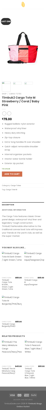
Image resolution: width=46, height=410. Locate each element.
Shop (4, 94)
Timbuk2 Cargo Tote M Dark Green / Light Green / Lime (7, 284)
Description (8, 205)
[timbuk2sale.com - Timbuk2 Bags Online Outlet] (23, 4)
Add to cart (12, 174)
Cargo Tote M (11, 189)
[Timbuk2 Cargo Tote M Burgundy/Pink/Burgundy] (12, 308)
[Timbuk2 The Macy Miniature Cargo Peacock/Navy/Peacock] (12, 352)
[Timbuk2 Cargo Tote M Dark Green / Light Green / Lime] (12, 264)
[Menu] (3, 4)
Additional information (14, 210)
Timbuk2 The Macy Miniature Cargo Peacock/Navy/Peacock (12, 371)
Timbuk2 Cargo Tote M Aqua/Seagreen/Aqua (33, 282)
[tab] (23, 204)
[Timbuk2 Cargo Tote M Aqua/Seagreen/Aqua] (34, 264)
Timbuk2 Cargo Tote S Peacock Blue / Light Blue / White (30, 373)
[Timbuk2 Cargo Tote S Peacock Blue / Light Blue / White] (35, 352)
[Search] (43, 4)
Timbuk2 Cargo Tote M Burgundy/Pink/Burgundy (12, 325)
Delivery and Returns (23, 400)
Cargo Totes (15, 94)
